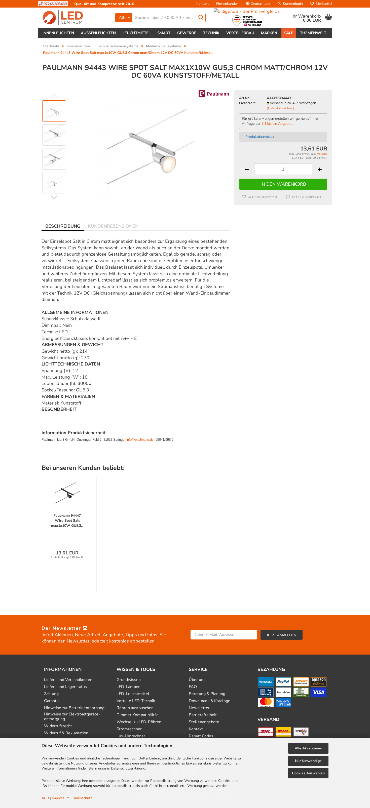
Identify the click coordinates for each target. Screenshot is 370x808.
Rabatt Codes (201, 736)
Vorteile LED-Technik (136, 701)
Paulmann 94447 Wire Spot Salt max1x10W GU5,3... (67, 520)
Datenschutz (82, 798)
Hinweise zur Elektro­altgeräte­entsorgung (72, 716)
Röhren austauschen (135, 708)
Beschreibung (62, 226)
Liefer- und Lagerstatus (65, 686)
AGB (45, 798)
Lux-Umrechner (131, 736)
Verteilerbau (240, 32)
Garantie (52, 701)
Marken (269, 32)
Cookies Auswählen (308, 773)
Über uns (197, 679)
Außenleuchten (98, 32)
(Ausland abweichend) (280, 108)
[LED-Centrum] (75, 18)
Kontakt (202, 3)
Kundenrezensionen (113, 226)
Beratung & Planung (207, 694)
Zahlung (51, 694)
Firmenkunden (227, 3)
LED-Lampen (128, 686)
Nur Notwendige (308, 760)
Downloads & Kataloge (209, 701)
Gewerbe (186, 32)
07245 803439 (55, 4)
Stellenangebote (204, 722)
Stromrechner (129, 729)
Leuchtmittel (137, 32)
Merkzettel (323, 3)
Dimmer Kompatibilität (137, 715)
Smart (163, 32)
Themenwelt (313, 32)
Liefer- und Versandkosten (68, 679)
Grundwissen (129, 679)
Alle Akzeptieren (308, 748)
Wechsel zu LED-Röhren (139, 722)
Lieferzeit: (247, 103)
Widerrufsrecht (58, 726)
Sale (288, 32)
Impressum (60, 798)
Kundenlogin (292, 3)
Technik (211, 32)
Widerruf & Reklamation (66, 733)
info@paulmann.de (140, 439)
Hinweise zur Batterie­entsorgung (74, 708)
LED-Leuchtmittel (133, 694)
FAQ (193, 686)
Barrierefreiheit (203, 715)
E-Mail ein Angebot (277, 123)
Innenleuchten (58, 32)
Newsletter (199, 708)
